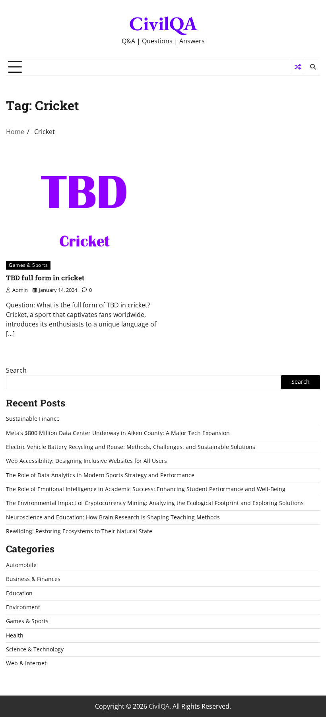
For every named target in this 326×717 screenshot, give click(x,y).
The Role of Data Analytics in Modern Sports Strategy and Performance (100, 475)
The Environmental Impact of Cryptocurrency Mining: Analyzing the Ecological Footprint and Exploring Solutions (155, 503)
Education (19, 593)
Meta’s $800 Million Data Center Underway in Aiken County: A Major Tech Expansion (118, 433)
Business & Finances (33, 579)
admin (20, 289)
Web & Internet (26, 663)
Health (14, 635)
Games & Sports (28, 265)
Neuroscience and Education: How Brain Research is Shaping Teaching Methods (113, 517)
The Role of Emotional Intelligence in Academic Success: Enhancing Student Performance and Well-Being (145, 489)
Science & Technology (35, 649)
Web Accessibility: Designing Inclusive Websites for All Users (86, 460)
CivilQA (163, 23)
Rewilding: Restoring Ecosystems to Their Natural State (79, 531)
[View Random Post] (297, 66)
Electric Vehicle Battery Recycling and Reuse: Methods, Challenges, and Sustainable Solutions (130, 447)
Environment (23, 607)
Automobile (21, 565)
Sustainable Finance (33, 418)
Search (16, 370)
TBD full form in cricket (45, 277)
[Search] (312, 66)
